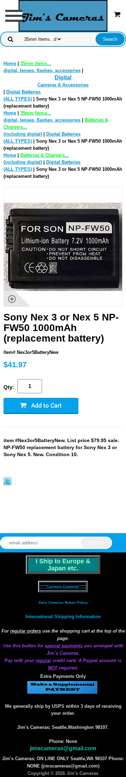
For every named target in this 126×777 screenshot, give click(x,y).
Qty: (9, 387)
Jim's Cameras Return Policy (63, 602)
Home (10, 63)
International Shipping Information (63, 616)
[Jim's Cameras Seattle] (63, 15)
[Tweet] (8, 483)
